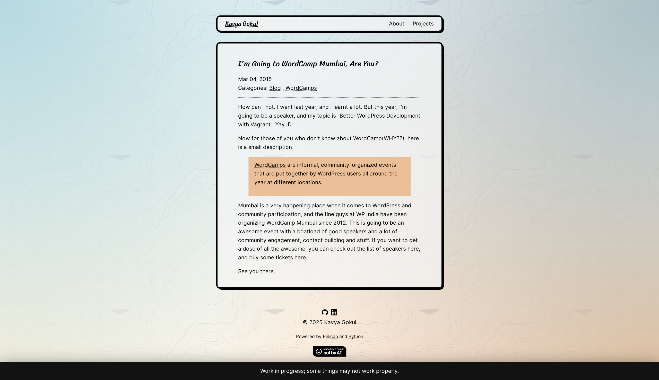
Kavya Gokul (241, 23)
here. (300, 257)
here (413, 248)
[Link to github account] (325, 313)
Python (356, 336)
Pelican (330, 336)
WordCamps (301, 88)
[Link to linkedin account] (334, 313)
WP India (367, 214)
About (396, 23)
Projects (423, 23)
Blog (275, 88)
